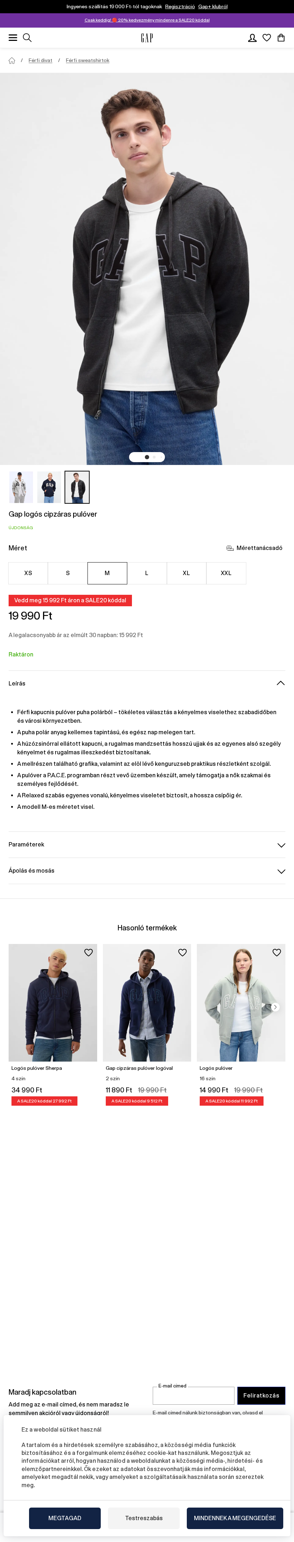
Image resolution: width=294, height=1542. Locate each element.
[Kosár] (281, 37)
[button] (147, 457)
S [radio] (68, 573)
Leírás (17, 683)
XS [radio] (28, 573)
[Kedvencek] (266, 37)
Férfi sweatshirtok (87, 60)
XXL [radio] (226, 573)
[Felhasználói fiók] (252, 37)
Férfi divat (40, 60)
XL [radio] (186, 573)
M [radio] (107, 573)
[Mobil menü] (13, 37)
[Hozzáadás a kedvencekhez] (88, 952)
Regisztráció (180, 6)
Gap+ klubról (213, 6)
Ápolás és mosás (31, 870)
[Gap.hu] (147, 37)
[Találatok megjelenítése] (27, 37)
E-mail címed (172, 1386)
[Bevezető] (12, 60)
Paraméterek (26, 844)
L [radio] (146, 573)
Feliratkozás (261, 1395)
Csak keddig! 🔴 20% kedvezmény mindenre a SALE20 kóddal (147, 20)
